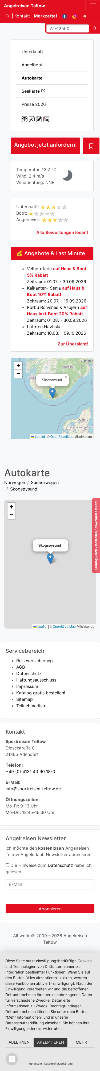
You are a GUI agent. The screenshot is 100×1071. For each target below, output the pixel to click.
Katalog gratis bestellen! (40, 692)
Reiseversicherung (34, 660)
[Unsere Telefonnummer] (9, 16)
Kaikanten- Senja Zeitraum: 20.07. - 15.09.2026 (56, 294)
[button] (52, 393)
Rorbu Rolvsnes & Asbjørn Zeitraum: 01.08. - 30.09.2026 (57, 314)
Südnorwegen (45, 482)
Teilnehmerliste (31, 705)
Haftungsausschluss (36, 680)
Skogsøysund (23, 489)
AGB (20, 667)
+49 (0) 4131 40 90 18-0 (30, 771)
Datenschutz (29, 673)
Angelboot (32, 64)
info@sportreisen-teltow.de (33, 788)
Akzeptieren (50, 1042)
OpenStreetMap (61, 436)
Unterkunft (32, 51)
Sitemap (24, 699)
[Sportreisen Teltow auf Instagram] (72, 16)
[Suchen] (94, 28)
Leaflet (39, 436)
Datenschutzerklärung (58, 1063)
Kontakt (22, 16)
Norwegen (14, 482)
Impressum (27, 686)
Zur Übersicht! (73, 344)
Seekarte (31, 91)
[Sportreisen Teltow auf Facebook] (62, 16)
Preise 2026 (34, 104)
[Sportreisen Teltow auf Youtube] (82, 16)
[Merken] (91, 146)
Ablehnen (19, 1042)
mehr (81, 1042)
